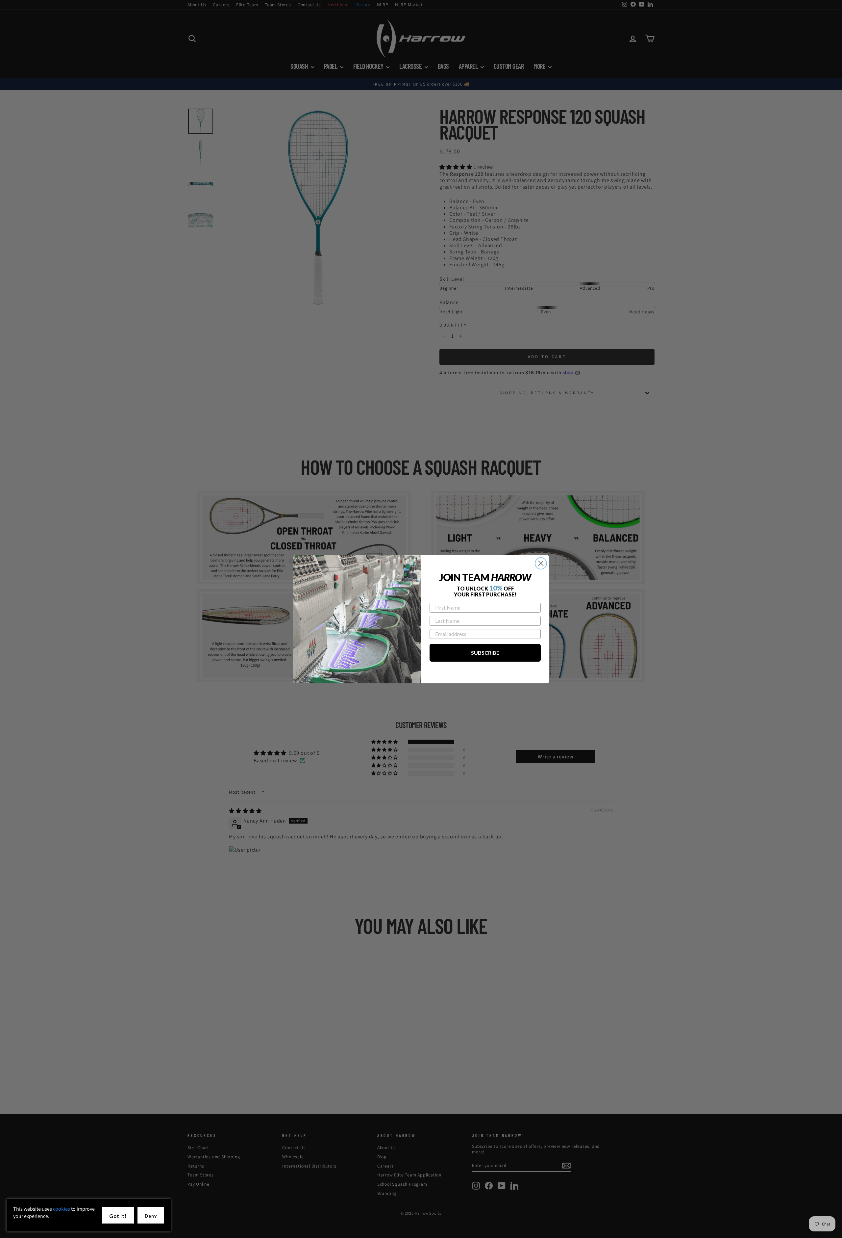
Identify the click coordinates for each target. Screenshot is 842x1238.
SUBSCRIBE (485, 652)
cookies (61, 1208)
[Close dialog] (541, 563)
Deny (151, 1216)
